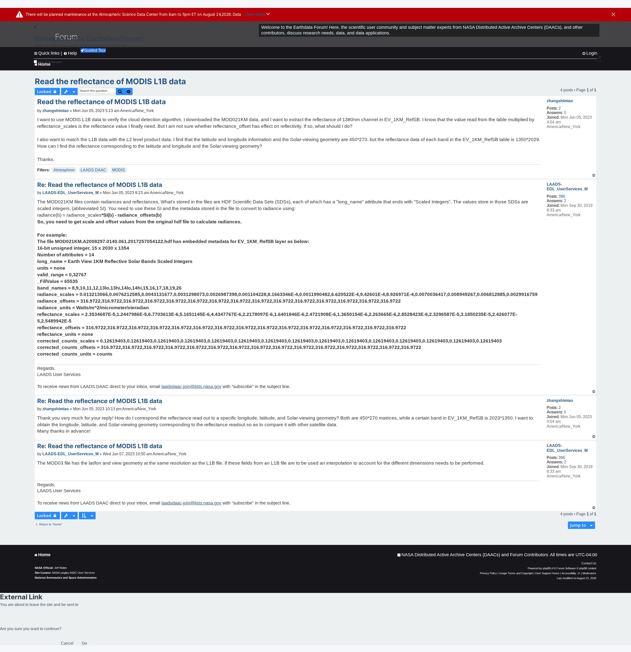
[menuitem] (472, 555)
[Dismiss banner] (613, 14)
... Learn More (253, 14)
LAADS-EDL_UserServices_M (567, 186)
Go (84, 643)
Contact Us (588, 563)
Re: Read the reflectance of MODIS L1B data (99, 184)
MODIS (118, 170)
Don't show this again (50, 62)
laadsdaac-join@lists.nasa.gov (191, 386)
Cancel (67, 643)
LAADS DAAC (93, 170)
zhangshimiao (560, 101)
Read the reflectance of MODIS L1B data (110, 81)
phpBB (547, 568)
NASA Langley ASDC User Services (73, 572)
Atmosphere (64, 170)
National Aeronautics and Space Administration (66, 577)
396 (562, 196)
